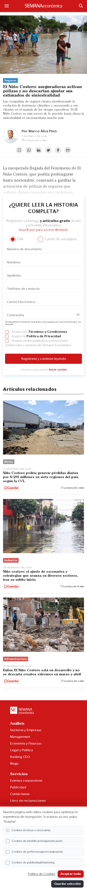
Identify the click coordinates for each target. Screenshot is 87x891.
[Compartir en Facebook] (58, 150)
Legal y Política (21, 750)
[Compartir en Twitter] (48, 150)
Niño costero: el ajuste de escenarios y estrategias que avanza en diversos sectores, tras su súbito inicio (40, 575)
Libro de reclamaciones (28, 800)
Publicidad (18, 787)
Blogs (14, 763)
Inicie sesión (58, 369)
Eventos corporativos (26, 780)
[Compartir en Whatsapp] (28, 150)
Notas (8, 461)
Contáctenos (20, 794)
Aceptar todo (70, 874)
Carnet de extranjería (60, 239)
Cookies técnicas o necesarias (31, 830)
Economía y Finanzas (25, 743)
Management (20, 736)
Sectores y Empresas (25, 730)
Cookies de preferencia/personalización (37, 851)
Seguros (10, 80)
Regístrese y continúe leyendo (43, 358)
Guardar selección (67, 883)
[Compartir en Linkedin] (38, 150)
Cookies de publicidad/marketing (33, 862)
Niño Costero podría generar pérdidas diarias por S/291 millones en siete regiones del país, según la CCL (41, 477)
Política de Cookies (41, 874)
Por (39, 131)
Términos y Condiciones (47, 331)
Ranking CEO (20, 756)
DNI (19, 239)
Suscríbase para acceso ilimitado (43, 230)
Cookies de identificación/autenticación (37, 841)
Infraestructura (15, 659)
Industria (10, 560)
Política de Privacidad (44, 336)
